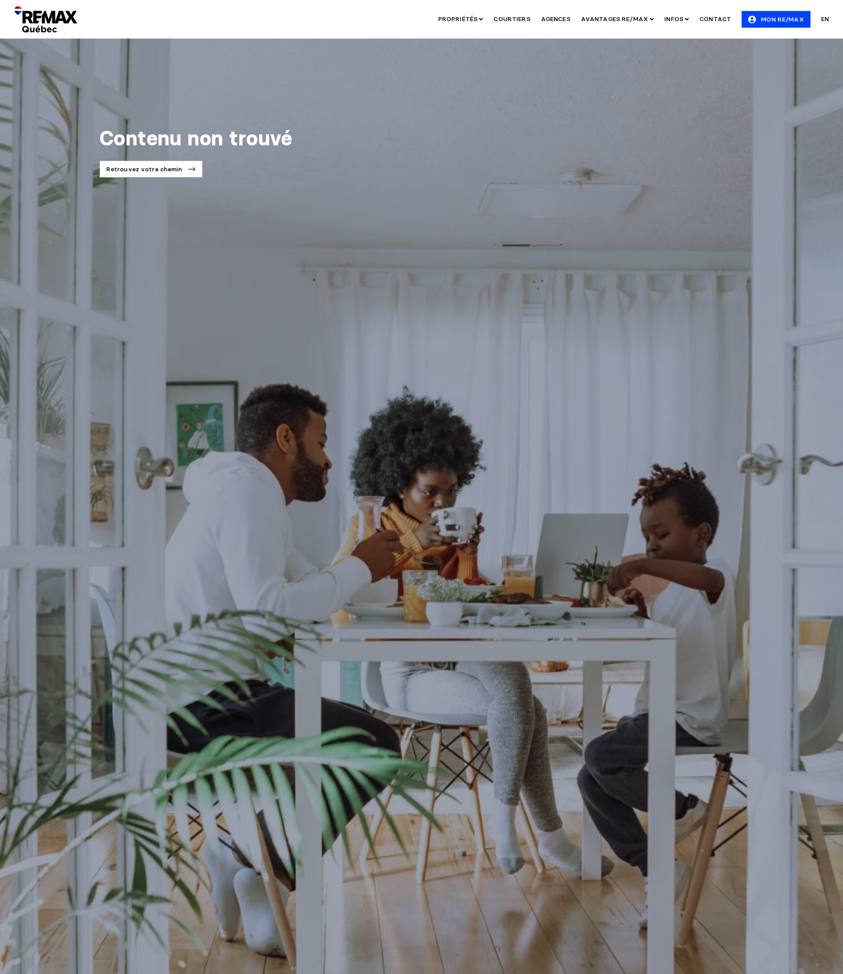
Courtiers (512, 19)
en (825, 19)
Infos (674, 19)
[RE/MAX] (45, 19)
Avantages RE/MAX (615, 19)
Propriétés (458, 19)
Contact (715, 19)
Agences (555, 19)
